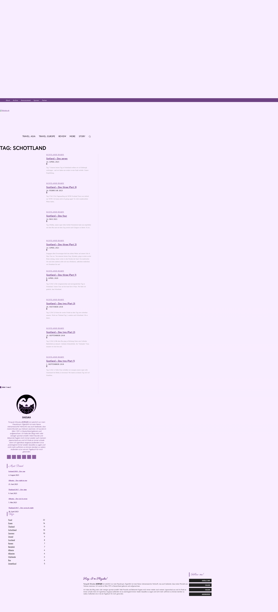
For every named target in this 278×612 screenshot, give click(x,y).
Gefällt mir (206, 580)
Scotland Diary (55, 155)
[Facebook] (260, 100)
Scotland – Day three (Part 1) (61, 274)
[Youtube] (269, 100)
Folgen (207, 585)
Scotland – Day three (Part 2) (61, 244)
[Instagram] (263, 100)
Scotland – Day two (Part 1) (60, 360)
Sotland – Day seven (57, 158)
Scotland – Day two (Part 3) (60, 303)
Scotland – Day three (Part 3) (61, 187)
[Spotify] (273, 100)
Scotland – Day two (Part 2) (60, 332)
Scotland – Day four (56, 215)
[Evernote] (276, 100)
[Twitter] (266, 100)
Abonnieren (206, 594)
